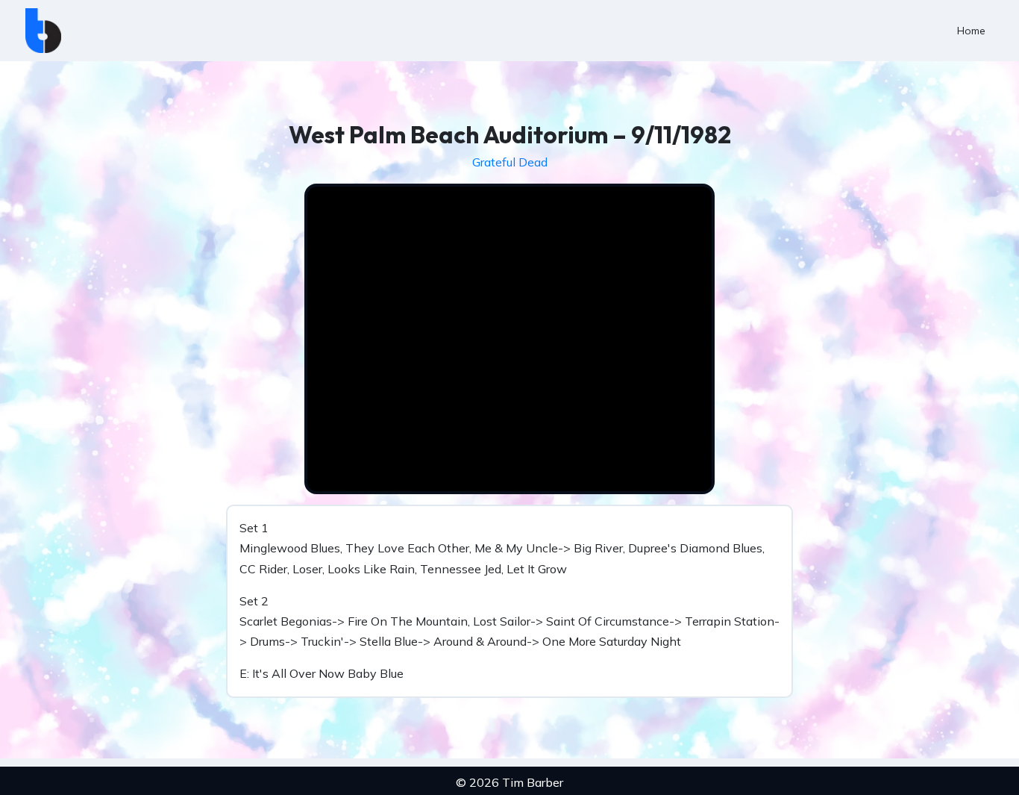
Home (971, 30)
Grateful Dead (510, 162)
